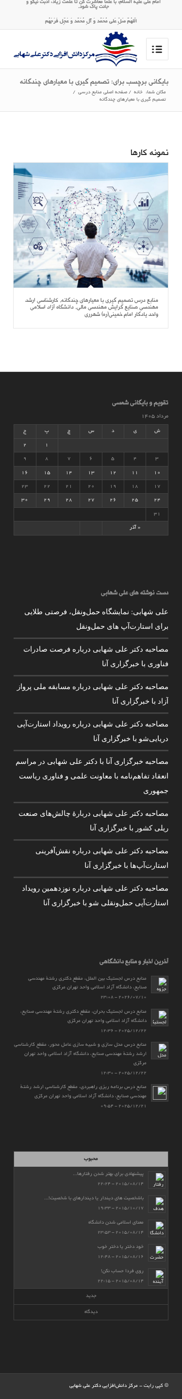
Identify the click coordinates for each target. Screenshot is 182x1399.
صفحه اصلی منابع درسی (102, 92)
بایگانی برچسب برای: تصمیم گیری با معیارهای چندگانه (94, 82)
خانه (138, 92)
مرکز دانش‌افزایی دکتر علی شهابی (103, 1386)
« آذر (135, 528)
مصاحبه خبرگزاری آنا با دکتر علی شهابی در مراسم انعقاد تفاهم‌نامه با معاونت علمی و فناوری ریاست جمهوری (92, 775)
